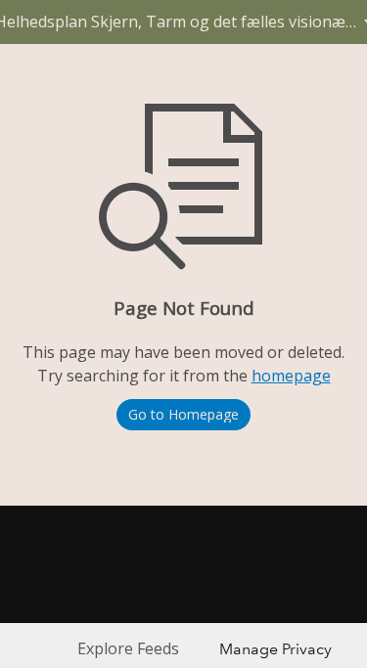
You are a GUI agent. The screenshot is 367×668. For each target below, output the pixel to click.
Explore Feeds (128, 648)
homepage (291, 375)
